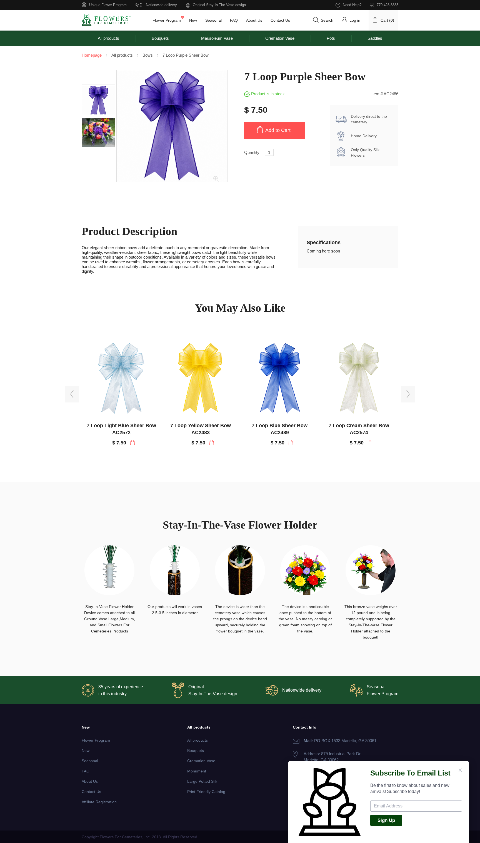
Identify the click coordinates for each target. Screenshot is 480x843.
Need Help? (352, 5)
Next (408, 394)
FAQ (234, 20)
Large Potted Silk (202, 781)
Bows (147, 55)
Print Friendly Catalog (206, 791)
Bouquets (160, 38)
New (193, 20)
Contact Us (280, 20)
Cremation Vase (279, 38)
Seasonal (213, 20)
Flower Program (166, 20)
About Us (254, 20)
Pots (331, 38)
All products (108, 38)
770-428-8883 (387, 5)
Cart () (387, 20)
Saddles (375, 38)
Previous (72, 394)
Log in (354, 20)
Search (327, 20)
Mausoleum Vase (217, 38)
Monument (196, 771)
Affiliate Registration (99, 802)
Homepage (92, 55)
